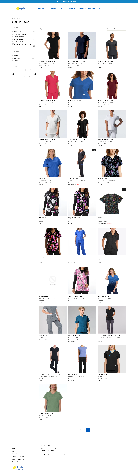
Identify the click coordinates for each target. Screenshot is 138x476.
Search (14, 446)
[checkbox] (24, 32)
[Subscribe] (64, 454)
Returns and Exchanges (18, 459)
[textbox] (17, 70)
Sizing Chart (15, 454)
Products (41, 8)
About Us (72, 8)
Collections (19, 18)
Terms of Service (16, 461)
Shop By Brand (52, 8)
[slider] (13, 74)
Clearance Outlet (94, 8)
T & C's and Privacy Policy (19, 456)
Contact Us (82, 8)
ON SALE (63, 8)
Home (13, 18)
